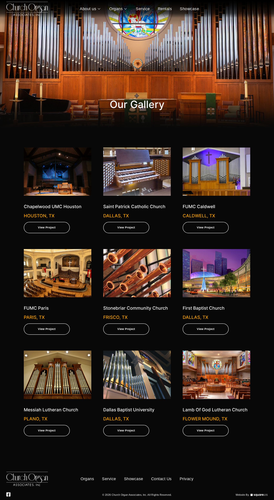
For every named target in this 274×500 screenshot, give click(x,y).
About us (88, 9)
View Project (46, 227)
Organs (116, 9)
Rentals (165, 9)
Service (143, 9)
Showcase (189, 9)
